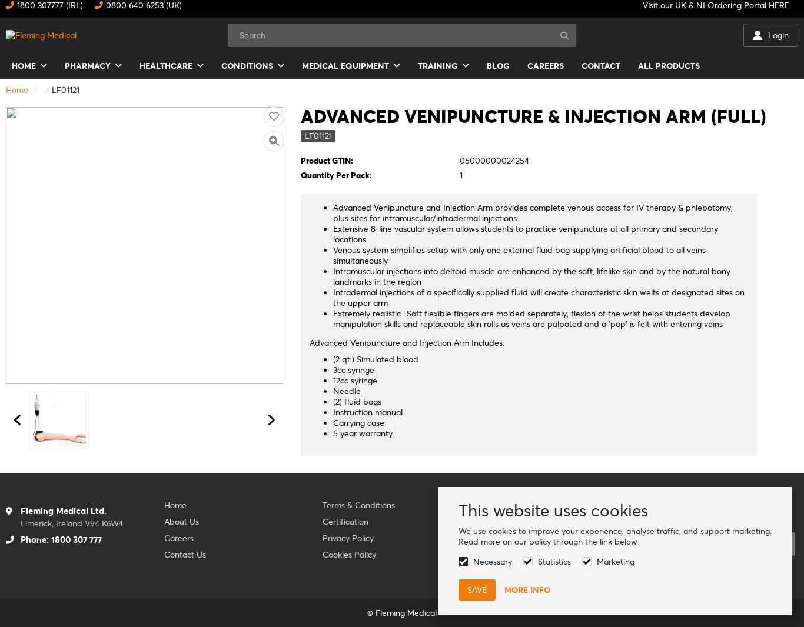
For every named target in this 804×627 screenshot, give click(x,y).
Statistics (554, 561)
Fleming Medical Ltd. (64, 510)
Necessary (492, 561)
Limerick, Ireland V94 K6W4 (72, 523)
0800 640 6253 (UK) (144, 5)
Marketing (615, 561)
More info (527, 590)
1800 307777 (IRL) (50, 5)
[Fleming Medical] (41, 35)
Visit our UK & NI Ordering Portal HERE (716, 5)
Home (17, 90)
